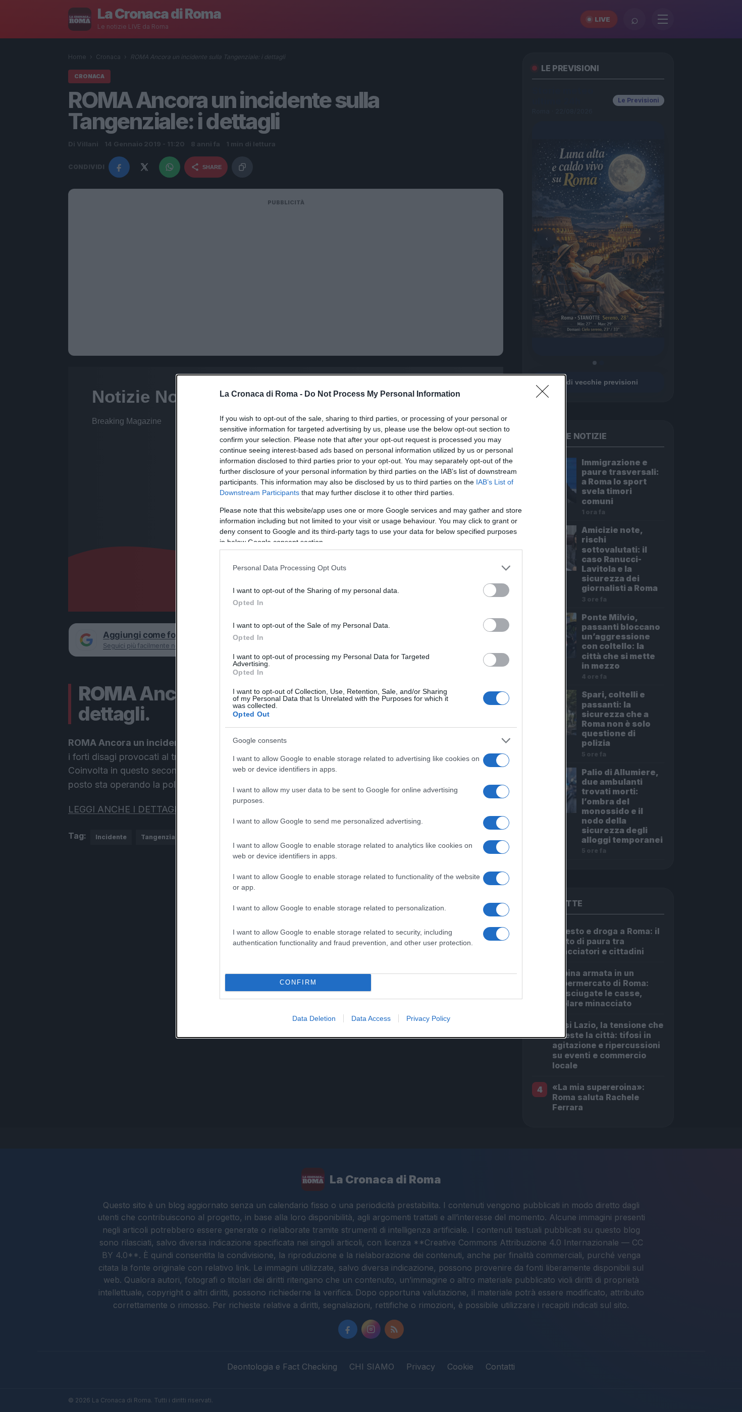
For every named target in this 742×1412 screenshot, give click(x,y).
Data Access (371, 1018)
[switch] (496, 590)
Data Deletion (314, 1018)
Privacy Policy (428, 1018)
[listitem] (371, 568)
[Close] (545, 394)
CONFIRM (298, 982)
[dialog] (371, 706)
